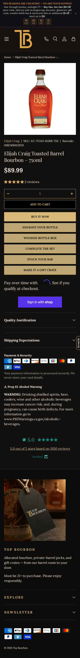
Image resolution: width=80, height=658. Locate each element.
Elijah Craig (11, 141)
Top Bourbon (20, 647)
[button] (73, 38)
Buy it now (40, 217)
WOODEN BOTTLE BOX (40, 238)
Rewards (78, 343)
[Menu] (6, 38)
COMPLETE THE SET (40, 249)
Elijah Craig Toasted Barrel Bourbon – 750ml (37, 57)
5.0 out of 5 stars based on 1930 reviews (40, 448)
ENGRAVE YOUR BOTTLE (40, 227)
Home (7, 57)
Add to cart (40, 204)
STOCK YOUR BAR (40, 259)
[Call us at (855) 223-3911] (46, 38)
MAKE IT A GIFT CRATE (40, 270)
